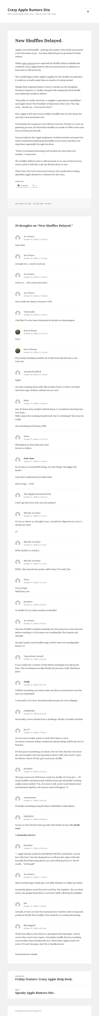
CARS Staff (39, 203)
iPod (49, 203)
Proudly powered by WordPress (28, 1011)
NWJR (27, 681)
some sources (28, 63)
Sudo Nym (29, 458)
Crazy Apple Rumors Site (29, 9)
